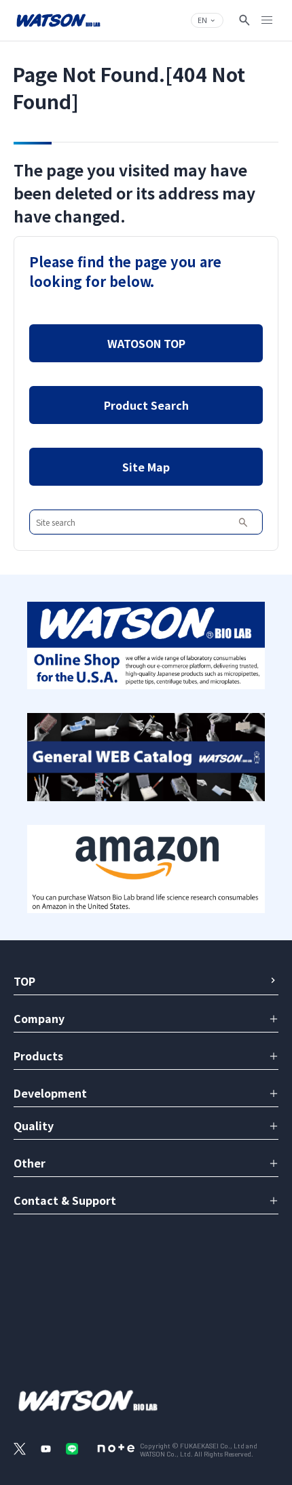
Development (50, 1093)
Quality (34, 1125)
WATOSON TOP (146, 343)
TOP (24, 981)
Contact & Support (65, 1200)
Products (38, 1055)
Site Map (146, 467)
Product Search (146, 405)
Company (39, 1018)
